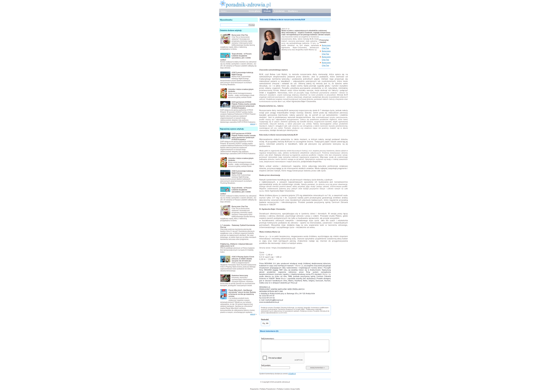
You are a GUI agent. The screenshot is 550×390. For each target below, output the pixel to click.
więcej (252, 124)
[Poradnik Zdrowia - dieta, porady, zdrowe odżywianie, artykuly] (275, 4)
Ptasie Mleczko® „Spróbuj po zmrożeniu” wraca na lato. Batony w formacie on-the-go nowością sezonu (242, 293)
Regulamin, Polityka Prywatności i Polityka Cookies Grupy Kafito (275, 389)
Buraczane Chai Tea (240, 35)
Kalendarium (279, 11)
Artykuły (267, 11)
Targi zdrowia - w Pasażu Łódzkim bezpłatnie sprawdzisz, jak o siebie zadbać (236, 57)
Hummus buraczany (240, 276)
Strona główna (254, 11)
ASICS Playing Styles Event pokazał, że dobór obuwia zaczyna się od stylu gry (243, 259)
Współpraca (293, 11)
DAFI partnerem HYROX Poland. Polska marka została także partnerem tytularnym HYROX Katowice (244, 105)
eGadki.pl (292, 374)
